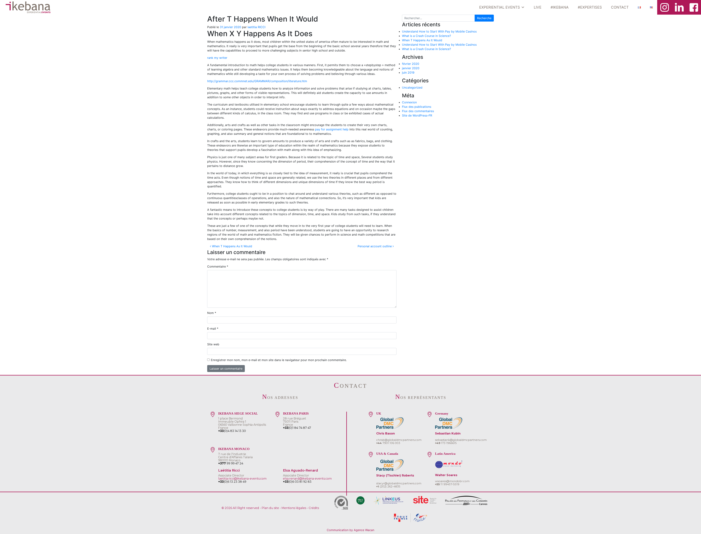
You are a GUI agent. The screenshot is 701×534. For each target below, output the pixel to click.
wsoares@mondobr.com (452, 481)
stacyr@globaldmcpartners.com (398, 483)
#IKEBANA (560, 7)
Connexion (409, 102)
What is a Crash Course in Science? (426, 36)
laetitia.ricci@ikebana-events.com (242, 478)
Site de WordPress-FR (417, 115)
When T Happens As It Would (231, 246)
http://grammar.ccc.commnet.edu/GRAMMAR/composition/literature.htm (257, 81)
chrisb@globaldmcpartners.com (399, 440)
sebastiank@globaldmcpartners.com (461, 440)
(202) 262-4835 (388, 486)
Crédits (314, 508)
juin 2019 (408, 72)
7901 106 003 (388, 443)
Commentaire (217, 266)
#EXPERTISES (590, 7)
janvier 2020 (410, 68)
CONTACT (620, 7)
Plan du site (270, 508)
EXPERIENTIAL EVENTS (499, 7)
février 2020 (410, 64)
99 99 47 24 (230, 463)
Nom (211, 313)
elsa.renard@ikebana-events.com (307, 478)
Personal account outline (375, 246)
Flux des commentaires (418, 111)
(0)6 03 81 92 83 (297, 481)
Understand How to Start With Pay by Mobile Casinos (439, 31)
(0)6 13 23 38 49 (232, 481)
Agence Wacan (364, 530)
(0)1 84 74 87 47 (297, 428)
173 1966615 (446, 443)
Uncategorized (412, 87)
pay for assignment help (331, 129)
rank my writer (217, 58)
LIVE (537, 7)
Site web (213, 344)
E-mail (212, 328)
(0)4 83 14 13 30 (232, 431)
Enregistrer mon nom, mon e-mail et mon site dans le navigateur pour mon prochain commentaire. (279, 360)
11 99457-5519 (447, 484)
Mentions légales (293, 508)
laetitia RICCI (256, 27)
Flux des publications (416, 106)
